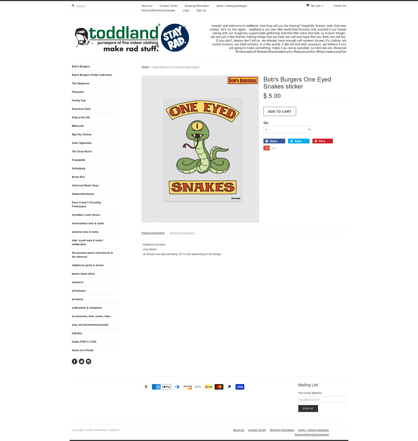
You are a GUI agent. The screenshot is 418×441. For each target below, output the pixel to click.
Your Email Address (310, 393)
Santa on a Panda (82, 350)
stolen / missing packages (231, 5)
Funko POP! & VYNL (84, 342)
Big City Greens (81, 134)
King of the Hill (81, 117)
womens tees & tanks (85, 232)
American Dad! (81, 109)
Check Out (340, 5)
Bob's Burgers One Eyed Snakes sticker (176, 66)
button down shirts (83, 274)
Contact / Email (168, 5)
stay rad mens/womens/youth (90, 325)
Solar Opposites (82, 143)
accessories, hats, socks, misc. (91, 316)
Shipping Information (197, 5)
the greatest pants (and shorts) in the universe (92, 255)
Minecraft (78, 126)
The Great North (82, 151)
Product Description (153, 233)
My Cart (317, 5)
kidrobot (77, 333)
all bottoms (79, 291)
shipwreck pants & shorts (88, 265)
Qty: (266, 123)
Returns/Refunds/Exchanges (158, 10)
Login (186, 10)
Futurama (78, 92)
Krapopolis (78, 160)
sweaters (77, 282)
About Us (147, 5)
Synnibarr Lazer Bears (86, 215)
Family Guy (79, 100)
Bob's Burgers (81, 66)
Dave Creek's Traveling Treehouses (86, 204)
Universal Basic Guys (85, 185)
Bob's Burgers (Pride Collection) (92, 75)
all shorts (77, 299)
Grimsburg (78, 168)
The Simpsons (80, 83)
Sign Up (201, 10)
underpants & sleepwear (87, 308)
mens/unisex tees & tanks (88, 223)
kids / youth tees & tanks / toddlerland (88, 242)
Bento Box (78, 177)
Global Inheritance (83, 194)
